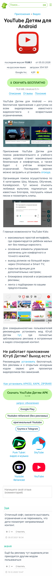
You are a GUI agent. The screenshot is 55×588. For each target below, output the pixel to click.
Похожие (40, 93)
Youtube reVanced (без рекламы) (27, 415)
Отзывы (28, 93)
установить (28, 361)
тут (19, 335)
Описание (15, 93)
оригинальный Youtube (27, 422)
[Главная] (4, 7)
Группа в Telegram (27, 428)
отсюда (45, 172)
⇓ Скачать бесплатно (27, 82)
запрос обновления (27, 403)
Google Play (27, 409)
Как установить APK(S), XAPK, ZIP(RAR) (28, 383)
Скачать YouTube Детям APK (27, 394)
